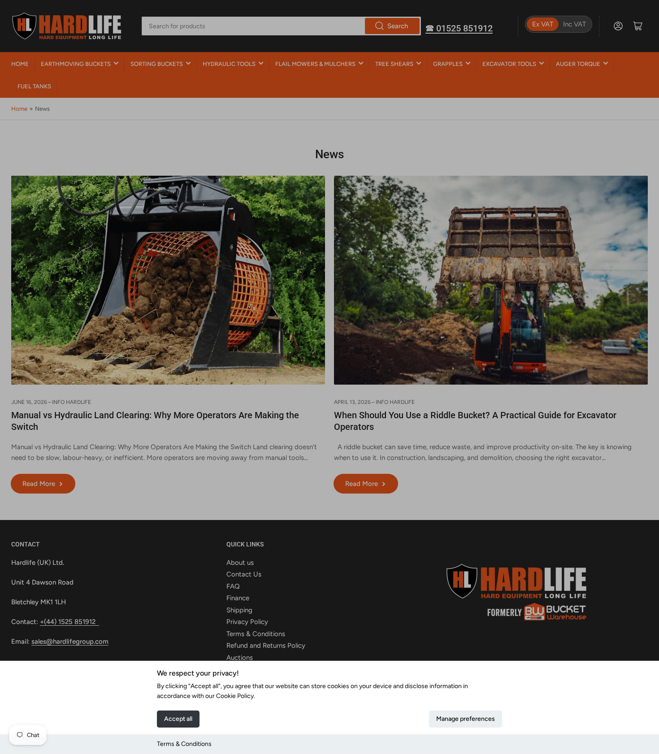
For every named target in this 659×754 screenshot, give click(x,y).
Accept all (178, 719)
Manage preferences (465, 719)
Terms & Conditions (184, 744)
